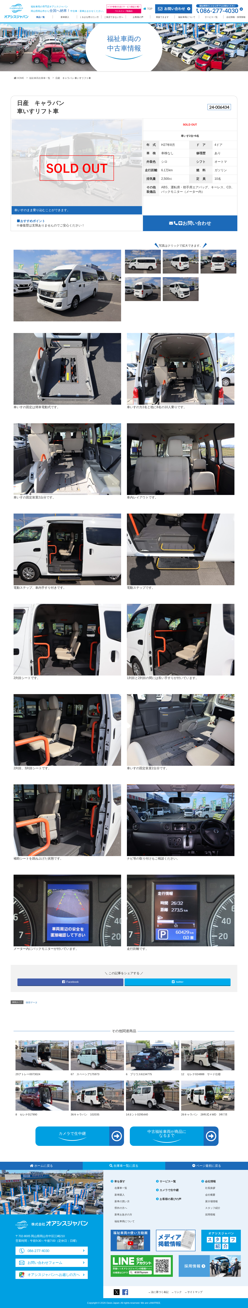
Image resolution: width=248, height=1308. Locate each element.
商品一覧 (40, 17)
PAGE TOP (238, 1264)
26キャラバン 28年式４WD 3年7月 (204, 1114)
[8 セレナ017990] (42, 1095)
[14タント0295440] (152, 1095)
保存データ (31, 1002)
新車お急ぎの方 (123, 1214)
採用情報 (210, 1214)
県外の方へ (121, 1207)
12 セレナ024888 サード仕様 (201, 1074)
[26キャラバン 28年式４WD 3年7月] (207, 1095)
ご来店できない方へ (113, 17)
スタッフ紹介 (212, 1207)
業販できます (162, 17)
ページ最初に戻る (208, 1165)
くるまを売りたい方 (89, 17)
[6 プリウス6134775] (152, 1055)
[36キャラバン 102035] (97, 1095)
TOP (149, 8)
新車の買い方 (122, 1201)
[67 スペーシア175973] (97, 1055)
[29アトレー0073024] (42, 1055)
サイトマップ (194, 1292)
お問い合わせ (197, 223)
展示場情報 (211, 1201)
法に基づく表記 (160, 1292)
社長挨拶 (210, 1188)
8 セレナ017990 (26, 1114)
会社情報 (210, 1181)
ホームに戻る (43, 1165)
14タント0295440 (137, 1114)
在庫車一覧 (121, 1188)
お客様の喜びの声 (170, 1198)
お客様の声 (138, 17)
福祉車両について (186, 17)
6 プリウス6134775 (139, 1074)
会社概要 (210, 1194)
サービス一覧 (211, 17)
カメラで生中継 (169, 1190)
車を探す (119, 1181)
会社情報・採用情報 (235, 17)
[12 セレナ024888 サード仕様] (207, 1055)
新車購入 (65, 17)
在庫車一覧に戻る (126, 1165)
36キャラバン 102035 (85, 1114)
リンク (178, 1292)
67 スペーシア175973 (85, 1074)
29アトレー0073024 (28, 1074)
